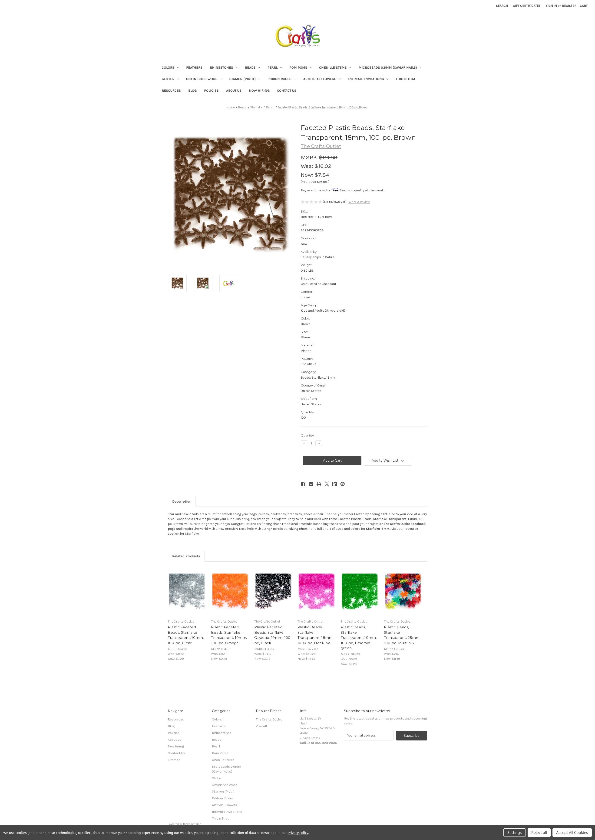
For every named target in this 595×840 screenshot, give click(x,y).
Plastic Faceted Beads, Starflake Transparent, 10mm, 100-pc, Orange (229, 635)
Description (181, 501)
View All (261, 726)
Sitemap (174, 760)
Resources (171, 90)
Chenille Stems (333, 67)
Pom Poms (298, 67)
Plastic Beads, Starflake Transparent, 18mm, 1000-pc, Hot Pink (316, 635)
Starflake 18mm (378, 529)
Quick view (186, 587)
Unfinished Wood (202, 79)
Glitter (168, 79)
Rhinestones (221, 67)
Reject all (539, 832)
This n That (405, 79)
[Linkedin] (334, 484)
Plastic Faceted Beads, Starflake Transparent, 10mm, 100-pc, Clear (186, 635)
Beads (250, 67)
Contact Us (286, 90)
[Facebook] (303, 484)
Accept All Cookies (572, 832)
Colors (168, 67)
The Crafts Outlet (269, 719)
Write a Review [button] (359, 202)
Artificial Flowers (319, 79)
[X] (326, 484)
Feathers (194, 67)
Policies (211, 90)
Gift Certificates (527, 6)
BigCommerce (192, 824)
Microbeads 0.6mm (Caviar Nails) (388, 67)
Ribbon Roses (279, 79)
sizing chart (298, 529)
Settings (514, 832)
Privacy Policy (298, 832)
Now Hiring (259, 90)
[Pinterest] (342, 484)
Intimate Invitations (366, 79)
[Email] (311, 484)
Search (502, 6)
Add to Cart (187, 595)
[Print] (319, 484)
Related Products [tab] (186, 556)
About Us (233, 90)
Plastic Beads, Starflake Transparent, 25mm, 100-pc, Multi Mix (402, 635)
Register (569, 6)
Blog (192, 90)
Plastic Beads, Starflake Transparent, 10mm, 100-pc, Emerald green (359, 637)
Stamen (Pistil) (242, 79)
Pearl (273, 67)
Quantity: (307, 435)
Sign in (551, 6)
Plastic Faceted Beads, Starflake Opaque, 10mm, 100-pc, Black (273, 635)
